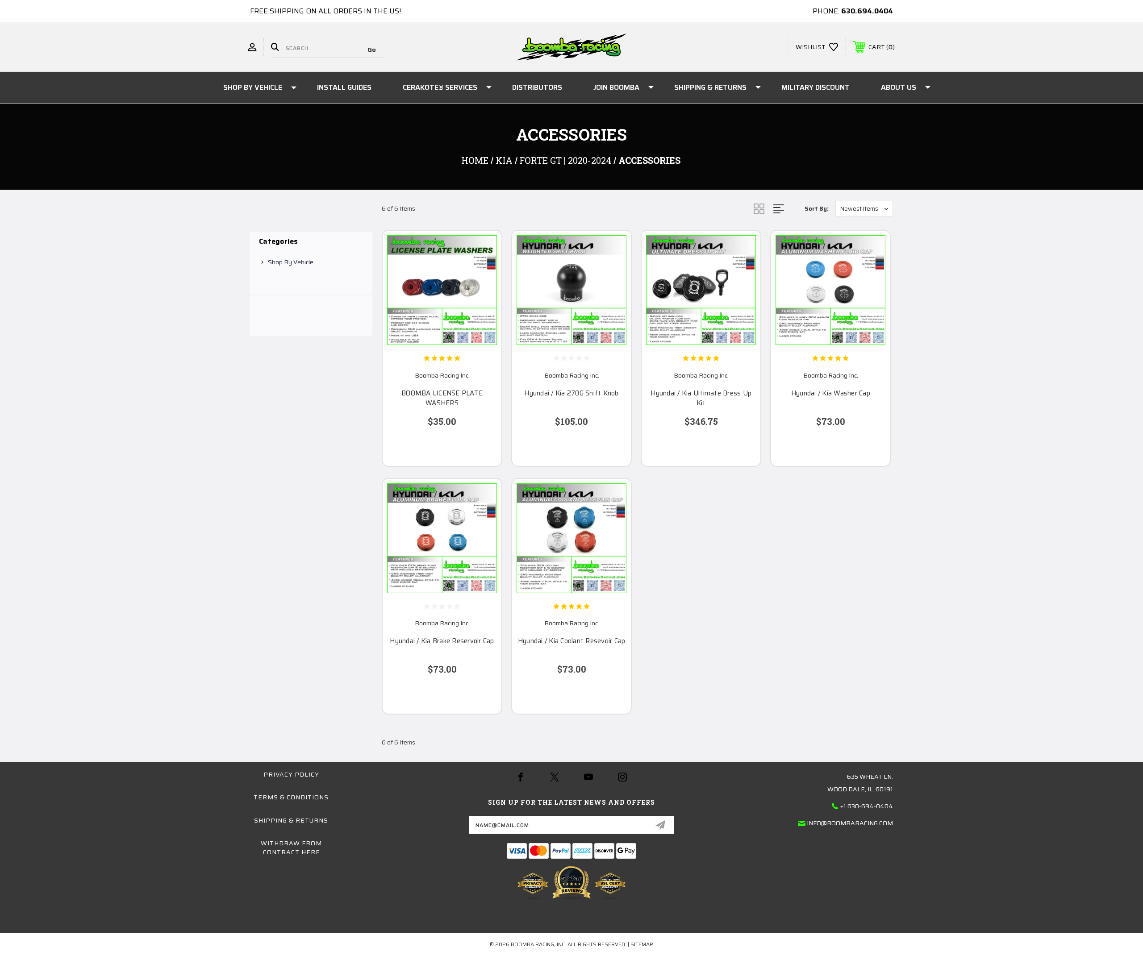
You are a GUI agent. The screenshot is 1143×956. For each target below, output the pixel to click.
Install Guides (344, 87)
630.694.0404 (867, 11)
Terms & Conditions (291, 797)
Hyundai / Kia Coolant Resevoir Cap (572, 641)
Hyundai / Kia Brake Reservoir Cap (442, 641)
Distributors (537, 87)
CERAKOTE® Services (440, 87)
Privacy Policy (291, 774)
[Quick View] (483, 249)
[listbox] (864, 208)
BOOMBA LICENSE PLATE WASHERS (442, 398)
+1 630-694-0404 (866, 806)
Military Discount (815, 87)
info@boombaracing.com (850, 823)
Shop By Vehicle (252, 87)
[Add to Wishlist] (483, 271)
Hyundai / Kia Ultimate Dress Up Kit (701, 398)
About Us (898, 87)
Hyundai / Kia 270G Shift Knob (571, 393)
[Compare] (483, 294)
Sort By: (817, 208)
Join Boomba (616, 87)
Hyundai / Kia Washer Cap (830, 393)
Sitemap (641, 944)
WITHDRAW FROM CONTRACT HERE (291, 847)
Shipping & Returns (710, 87)
